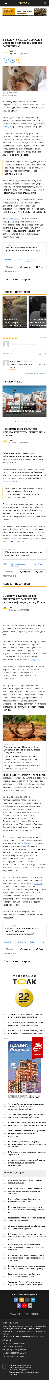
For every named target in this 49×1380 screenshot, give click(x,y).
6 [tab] (34, 421)
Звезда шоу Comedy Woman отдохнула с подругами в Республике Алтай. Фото (25, 1283)
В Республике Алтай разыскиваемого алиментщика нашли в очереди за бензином (25, 1191)
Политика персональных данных (20, 1365)
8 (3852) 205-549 (12, 1353)
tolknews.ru (13, 1323)
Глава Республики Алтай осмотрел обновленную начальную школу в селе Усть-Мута (26, 1247)
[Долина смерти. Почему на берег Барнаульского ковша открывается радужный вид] (24, 728)
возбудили (16, 538)
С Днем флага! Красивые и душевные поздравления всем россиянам (25, 1015)
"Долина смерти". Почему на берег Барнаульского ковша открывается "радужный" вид (22, 750)
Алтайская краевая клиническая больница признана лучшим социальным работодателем (24, 405)
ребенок (39, 564)
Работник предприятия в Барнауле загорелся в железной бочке (24, 1275)
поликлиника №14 (33, 260)
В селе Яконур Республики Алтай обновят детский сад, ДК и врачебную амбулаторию (27, 1163)
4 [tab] (26, 421)
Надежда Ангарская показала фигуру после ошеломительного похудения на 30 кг (27, 1209)
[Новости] (25, 267)
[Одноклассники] (19, 60)
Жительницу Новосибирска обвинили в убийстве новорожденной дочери (26, 1115)
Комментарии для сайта (35, 373)
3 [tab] (22, 421)
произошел (32, 526)
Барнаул (7, 260)
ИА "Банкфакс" (27, 843)
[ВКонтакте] (12, 60)
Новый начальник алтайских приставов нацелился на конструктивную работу (26, 1267)
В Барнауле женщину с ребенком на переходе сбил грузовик (23, 553)
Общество (12, 443)
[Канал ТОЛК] (39, 267)
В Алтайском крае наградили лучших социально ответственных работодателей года (27, 1236)
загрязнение (20, 942)
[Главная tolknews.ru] (24, 3)
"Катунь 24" (35, 660)
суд (42, 942)
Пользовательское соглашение (20, 1367)
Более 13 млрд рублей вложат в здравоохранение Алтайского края (23, 249)
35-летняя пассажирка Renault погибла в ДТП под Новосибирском (26, 1227)
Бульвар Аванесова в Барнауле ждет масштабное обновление (24, 1200)
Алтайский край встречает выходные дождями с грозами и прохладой (25, 1023)
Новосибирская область (18, 565)
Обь (32, 942)
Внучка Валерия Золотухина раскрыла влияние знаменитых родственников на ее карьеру (27, 1144)
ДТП (5, 564)
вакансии (18, 260)
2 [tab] (19, 421)
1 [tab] (15, 421)
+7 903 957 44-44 (12, 1343)
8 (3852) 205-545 (12, 1350)
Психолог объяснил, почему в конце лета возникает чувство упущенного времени (27, 1123)
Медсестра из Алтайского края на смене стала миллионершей (26, 1219)
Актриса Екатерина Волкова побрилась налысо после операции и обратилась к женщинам (26, 1258)
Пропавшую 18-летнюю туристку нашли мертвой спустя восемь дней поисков (26, 1031)
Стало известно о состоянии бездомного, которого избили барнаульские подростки (26, 1133)
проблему (38, 883)
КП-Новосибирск (11, 481)
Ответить (13, 370)
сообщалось (14, 219)
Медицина (12, 54)
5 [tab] (30, 421)
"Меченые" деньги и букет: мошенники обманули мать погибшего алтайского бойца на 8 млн (26, 1106)
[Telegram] (6, 60)
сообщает (7, 127)
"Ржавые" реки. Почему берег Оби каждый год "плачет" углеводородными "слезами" (22, 931)
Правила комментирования (18, 1370)
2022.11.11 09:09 (27, 361)
